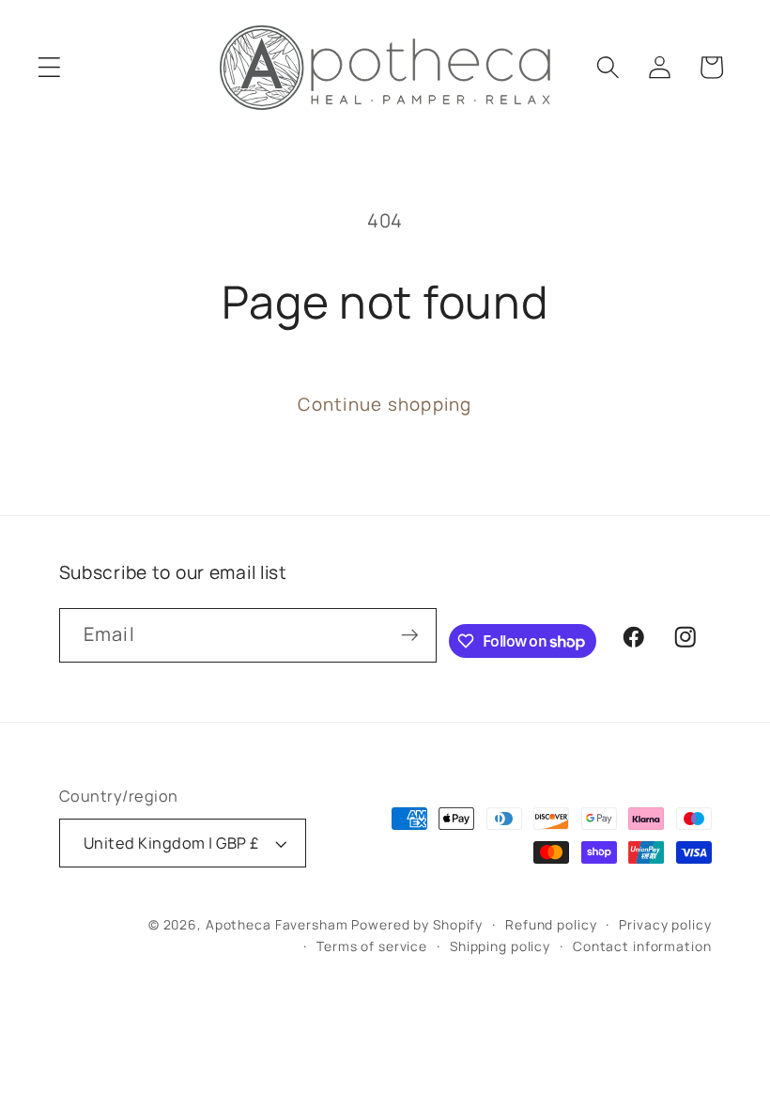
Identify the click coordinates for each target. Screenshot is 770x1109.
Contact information (642, 946)
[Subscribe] (410, 635)
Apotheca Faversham (277, 924)
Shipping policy (500, 946)
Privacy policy (665, 924)
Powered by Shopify (417, 924)
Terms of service (371, 946)
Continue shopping (384, 404)
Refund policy (550, 924)
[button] (49, 67)
